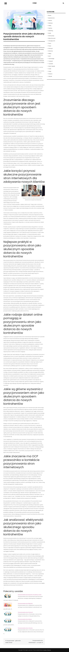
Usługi (49, 71)
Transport (50, 61)
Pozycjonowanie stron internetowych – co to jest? (36, 641)
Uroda (49, 68)
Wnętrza (50, 74)
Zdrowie (50, 76)
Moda (49, 33)
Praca (49, 43)
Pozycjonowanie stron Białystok (25, 603)
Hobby (49, 25)
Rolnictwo (50, 51)
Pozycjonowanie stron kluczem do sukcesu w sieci (29, 594)
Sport (49, 56)
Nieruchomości (51, 38)
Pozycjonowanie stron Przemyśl (25, 612)
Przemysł (50, 48)
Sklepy (49, 53)
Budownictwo (51, 18)
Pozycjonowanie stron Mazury (25, 619)
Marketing (50, 30)
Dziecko (50, 20)
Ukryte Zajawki (51, 66)
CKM (34, 3)
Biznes (49, 15)
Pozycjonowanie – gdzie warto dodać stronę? (13, 641)
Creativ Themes (47, 650)
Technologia (51, 58)
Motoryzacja (51, 35)
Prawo (49, 46)
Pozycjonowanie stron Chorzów (25, 628)
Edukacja (50, 23)
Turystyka (50, 63)
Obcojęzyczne (51, 40)
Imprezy (50, 28)
